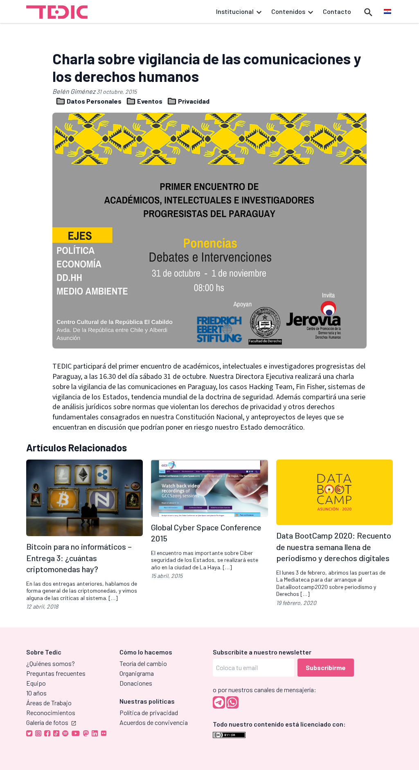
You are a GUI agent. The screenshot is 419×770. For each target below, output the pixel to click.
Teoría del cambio (143, 663)
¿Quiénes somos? (50, 663)
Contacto (337, 11)
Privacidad (193, 101)
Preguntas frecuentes (56, 673)
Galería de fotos (47, 722)
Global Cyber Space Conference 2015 (206, 532)
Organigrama (136, 673)
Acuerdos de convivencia (153, 722)
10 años (36, 693)
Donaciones (135, 683)
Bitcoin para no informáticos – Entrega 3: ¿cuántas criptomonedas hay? (79, 557)
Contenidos (288, 11)
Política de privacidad (148, 712)
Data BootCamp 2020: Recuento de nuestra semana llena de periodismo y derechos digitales (333, 546)
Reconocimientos (50, 712)
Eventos (150, 101)
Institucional (235, 11)
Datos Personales (94, 101)
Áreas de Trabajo (49, 703)
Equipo (36, 683)
